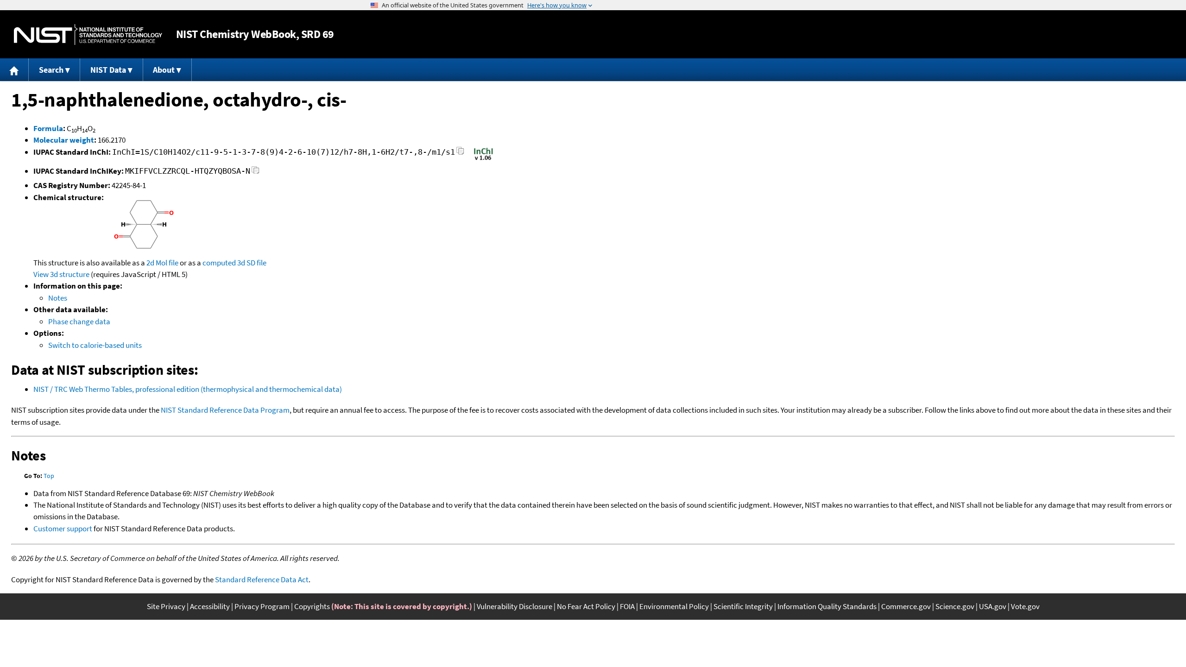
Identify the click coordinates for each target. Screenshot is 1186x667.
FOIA (627, 606)
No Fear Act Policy (586, 606)
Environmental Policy (674, 606)
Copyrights (312, 606)
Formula (48, 128)
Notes (57, 298)
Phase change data (79, 321)
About (164, 69)
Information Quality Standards (827, 606)
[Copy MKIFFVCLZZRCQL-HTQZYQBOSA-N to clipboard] (255, 172)
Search (51, 69)
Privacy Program (262, 606)
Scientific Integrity (743, 606)
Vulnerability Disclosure (514, 606)
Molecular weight (63, 140)
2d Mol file (162, 263)
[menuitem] (14, 69)
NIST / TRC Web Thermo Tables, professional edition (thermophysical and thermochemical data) (187, 389)
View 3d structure (61, 274)
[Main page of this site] (14, 69)
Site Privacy (166, 606)
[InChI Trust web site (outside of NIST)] (483, 159)
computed (219, 263)
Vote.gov (1025, 606)
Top (49, 476)
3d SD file (251, 263)
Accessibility (210, 606)
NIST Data (108, 69)
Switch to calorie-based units (95, 345)
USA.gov (992, 606)
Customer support (62, 528)
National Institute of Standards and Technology (88, 34)
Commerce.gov (906, 606)
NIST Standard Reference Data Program (225, 410)
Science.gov (954, 606)
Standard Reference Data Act (262, 579)
